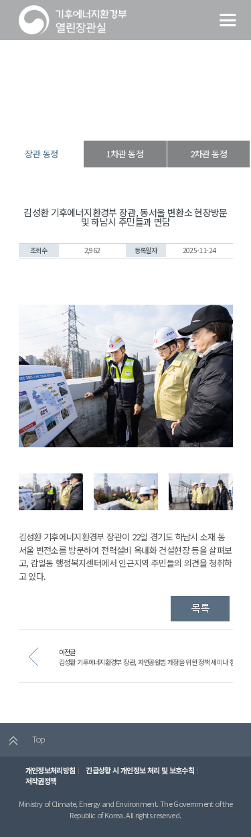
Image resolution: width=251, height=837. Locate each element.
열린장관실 (80, 117)
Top (37, 739)
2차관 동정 (208, 153)
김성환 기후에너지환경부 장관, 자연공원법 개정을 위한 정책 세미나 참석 (150, 662)
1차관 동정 (124, 153)
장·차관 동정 (122, 117)
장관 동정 (163, 117)
